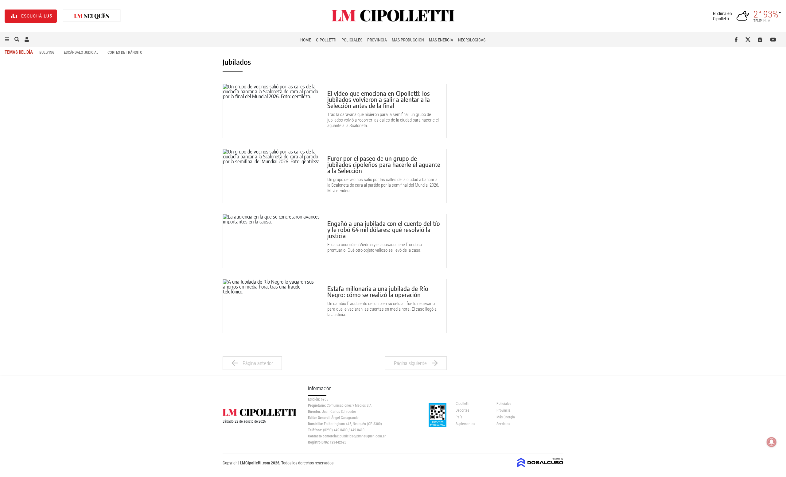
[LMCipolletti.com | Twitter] (749, 39)
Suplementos (465, 424)
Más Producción (408, 40)
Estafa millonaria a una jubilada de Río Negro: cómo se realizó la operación (377, 291)
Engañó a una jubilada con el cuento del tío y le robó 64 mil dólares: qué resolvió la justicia (383, 229)
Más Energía (441, 40)
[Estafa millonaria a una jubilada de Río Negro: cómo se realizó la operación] (272, 306)
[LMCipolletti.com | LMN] (92, 16)
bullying (47, 52)
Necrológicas (471, 40)
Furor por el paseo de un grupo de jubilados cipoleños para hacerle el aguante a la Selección (383, 164)
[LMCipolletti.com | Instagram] (761, 39)
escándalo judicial (81, 52)
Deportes (462, 410)
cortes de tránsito (124, 52)
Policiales (351, 40)
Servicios (503, 424)
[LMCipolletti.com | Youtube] (773, 39)
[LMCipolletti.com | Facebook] (737, 39)
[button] (7, 40)
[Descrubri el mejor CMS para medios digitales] (540, 465)
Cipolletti (326, 40)
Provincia (377, 40)
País (459, 417)
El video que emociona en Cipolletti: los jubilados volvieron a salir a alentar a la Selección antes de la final (378, 99)
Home (305, 40)
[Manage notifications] (771, 442)
